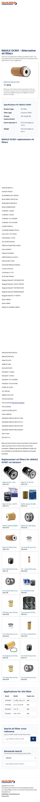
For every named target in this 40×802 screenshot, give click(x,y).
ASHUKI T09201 (7, 191)
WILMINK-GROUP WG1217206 (12, 418)
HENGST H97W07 (8, 253)
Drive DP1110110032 (9, 234)
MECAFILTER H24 (8, 356)
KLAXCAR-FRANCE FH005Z (11, 265)
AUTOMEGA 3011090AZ (10, 195)
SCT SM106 (6, 391)
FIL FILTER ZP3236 (8, 242)
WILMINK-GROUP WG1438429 (12, 430)
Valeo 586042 (6, 414)
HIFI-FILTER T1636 (8, 261)
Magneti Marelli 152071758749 (13, 284)
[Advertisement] (20, 27)
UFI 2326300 (6, 407)
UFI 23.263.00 (7, 403)
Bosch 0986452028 (8, 207)
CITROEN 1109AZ (8, 211)
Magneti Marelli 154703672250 (13, 288)
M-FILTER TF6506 (8, 276)
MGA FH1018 (6, 360)
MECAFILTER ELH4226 (9, 353)
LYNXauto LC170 (7, 272)
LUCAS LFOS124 (7, 269)
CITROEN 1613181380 (9, 222)
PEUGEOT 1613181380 (10, 383)
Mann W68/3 (6, 299)
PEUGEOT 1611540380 (10, 379)
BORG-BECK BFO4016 (9, 203)
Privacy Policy (5, 796)
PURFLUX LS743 (7, 387)
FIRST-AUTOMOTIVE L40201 (11, 245)
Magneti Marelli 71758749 (11, 296)
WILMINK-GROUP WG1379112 (12, 422)
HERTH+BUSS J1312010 (10, 257)
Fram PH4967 (6, 249)
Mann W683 (6, 303)
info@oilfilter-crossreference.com (11, 794)
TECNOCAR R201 (7, 399)
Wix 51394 (5, 434)
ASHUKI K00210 (7, 188)
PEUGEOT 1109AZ (8, 372)
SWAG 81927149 (7, 395)
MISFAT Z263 (6, 364)
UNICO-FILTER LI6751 (9, 410)
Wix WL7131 (6, 437)
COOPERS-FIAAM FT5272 (10, 230)
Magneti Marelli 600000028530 (13, 292)
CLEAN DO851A (7, 226)
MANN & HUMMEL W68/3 (11, 307)
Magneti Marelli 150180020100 (13, 280)
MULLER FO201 (7, 368)
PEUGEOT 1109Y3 (8, 376)
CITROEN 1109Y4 (8, 215)
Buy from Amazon (18, 403)
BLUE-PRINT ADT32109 (10, 199)
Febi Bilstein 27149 (8, 238)
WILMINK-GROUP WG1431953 (12, 426)
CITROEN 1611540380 (9, 218)
